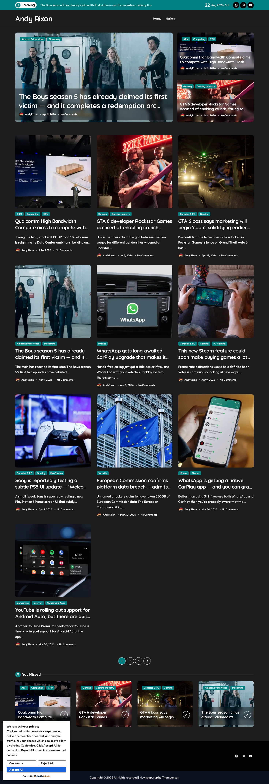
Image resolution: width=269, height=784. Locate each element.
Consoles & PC (187, 213)
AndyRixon (31, 114)
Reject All (47, 763)
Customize (16, 763)
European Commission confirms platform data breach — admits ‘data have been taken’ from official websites (132, 490)
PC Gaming (219, 343)
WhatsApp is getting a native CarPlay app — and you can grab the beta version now (215, 486)
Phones (25, 39)
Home (157, 18)
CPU (212, 39)
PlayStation (56, 473)
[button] (169, 77)
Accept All (16, 769)
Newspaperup (149, 777)
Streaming (49, 343)
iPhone (183, 473)
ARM (185, 39)
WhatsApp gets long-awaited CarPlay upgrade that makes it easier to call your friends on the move (92, 105)
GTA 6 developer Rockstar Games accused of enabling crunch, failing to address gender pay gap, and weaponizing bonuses (211, 111)
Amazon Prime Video (28, 343)
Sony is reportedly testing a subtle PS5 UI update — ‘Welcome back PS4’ (53, 486)
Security (102, 473)
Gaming (187, 86)
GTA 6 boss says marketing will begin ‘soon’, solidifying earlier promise (212, 227)
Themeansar (170, 777)
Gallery (171, 18)
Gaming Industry (206, 86)
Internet (37, 602)
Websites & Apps (56, 602)
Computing (199, 39)
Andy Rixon (33, 18)
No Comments (69, 114)
